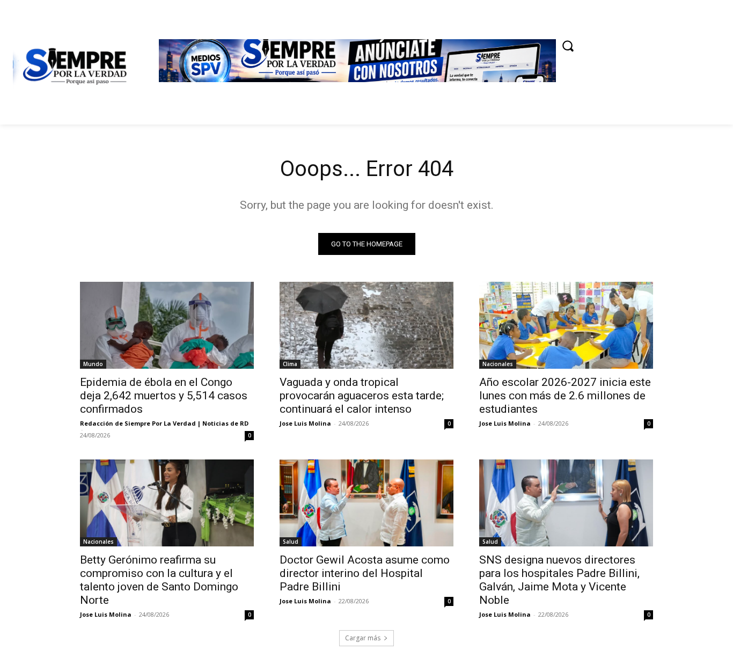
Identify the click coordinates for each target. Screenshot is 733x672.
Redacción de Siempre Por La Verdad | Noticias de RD (164, 423)
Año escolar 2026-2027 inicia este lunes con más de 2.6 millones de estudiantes (565, 395)
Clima (290, 364)
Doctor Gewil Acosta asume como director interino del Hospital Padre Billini (365, 573)
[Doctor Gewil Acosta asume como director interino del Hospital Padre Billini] (366, 502)
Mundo (93, 364)
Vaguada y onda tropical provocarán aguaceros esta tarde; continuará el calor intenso (362, 395)
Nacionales (497, 364)
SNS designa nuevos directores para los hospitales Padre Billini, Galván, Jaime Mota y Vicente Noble (559, 580)
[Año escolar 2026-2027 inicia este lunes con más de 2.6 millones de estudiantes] (566, 325)
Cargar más (362, 637)
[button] (567, 45)
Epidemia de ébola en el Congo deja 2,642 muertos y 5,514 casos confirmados (163, 395)
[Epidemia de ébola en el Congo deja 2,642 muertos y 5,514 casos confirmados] (167, 325)
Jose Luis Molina (305, 423)
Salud (290, 541)
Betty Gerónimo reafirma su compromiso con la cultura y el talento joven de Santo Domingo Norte (159, 580)
